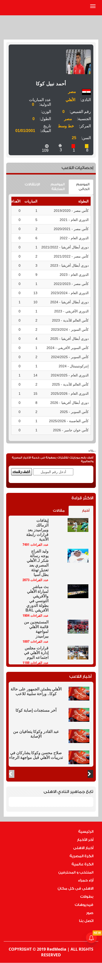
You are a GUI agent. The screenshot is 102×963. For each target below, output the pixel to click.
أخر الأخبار (85, 840)
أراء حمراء (85, 880)
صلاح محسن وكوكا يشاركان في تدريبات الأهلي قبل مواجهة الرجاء (36, 755)
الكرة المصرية (81, 856)
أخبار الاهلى (83, 848)
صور (89, 913)
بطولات (86, 897)
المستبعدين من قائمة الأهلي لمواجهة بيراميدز (36, 629)
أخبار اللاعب (80, 676)
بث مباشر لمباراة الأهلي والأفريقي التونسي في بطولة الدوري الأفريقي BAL (37, 598)
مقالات (59, 511)
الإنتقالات (32, 184)
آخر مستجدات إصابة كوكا (36, 710)
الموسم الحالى (82, 186)
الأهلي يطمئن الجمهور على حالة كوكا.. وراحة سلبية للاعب (36, 691)
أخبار (85, 511)
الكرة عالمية (82, 864)
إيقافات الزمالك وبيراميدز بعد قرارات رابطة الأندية (37, 529)
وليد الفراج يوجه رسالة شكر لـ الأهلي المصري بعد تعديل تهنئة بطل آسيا (38, 563)
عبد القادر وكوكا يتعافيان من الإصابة (36, 733)
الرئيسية (85, 832)
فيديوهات (84, 905)
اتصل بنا (86, 921)
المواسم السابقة (58, 186)
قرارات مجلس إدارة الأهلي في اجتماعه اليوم (36, 652)
